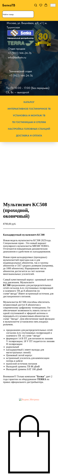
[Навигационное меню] (53, 5)
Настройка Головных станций (29, 128)
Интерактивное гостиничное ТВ (29, 108)
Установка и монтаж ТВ (29, 115)
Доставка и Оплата (29, 135)
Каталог (29, 102)
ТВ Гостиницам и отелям (29, 122)
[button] (35, 5)
